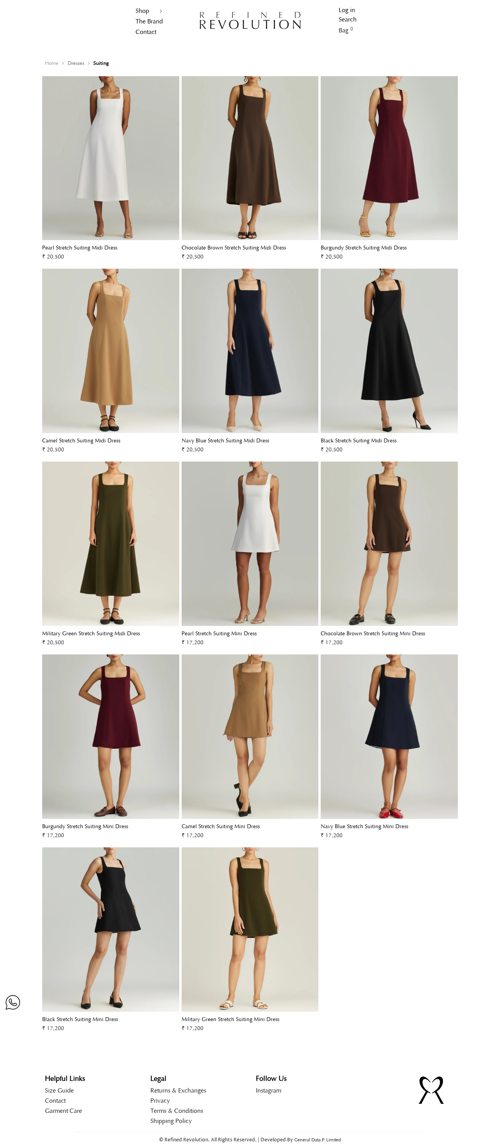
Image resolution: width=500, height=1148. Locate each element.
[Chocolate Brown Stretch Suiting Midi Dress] (250, 158)
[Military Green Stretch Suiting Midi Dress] (110, 544)
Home (52, 63)
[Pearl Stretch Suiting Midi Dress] (110, 158)
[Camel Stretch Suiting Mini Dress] (250, 736)
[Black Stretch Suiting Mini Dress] (110, 929)
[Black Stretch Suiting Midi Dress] (389, 351)
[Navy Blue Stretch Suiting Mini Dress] (389, 736)
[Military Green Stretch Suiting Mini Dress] (250, 929)
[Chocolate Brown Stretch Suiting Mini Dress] (389, 544)
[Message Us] (13, 1002)
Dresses (76, 63)
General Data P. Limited (317, 1140)
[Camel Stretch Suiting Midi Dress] (110, 351)
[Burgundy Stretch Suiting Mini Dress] (110, 736)
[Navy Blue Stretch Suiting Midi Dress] (250, 351)
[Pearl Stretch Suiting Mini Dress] (250, 544)
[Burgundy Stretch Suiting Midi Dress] (389, 158)
